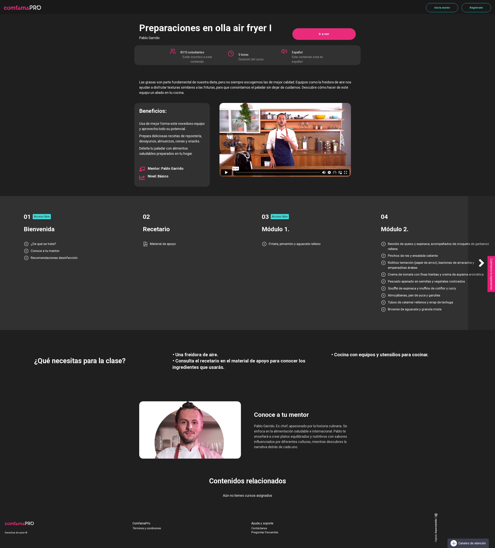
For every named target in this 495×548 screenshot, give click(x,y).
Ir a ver (324, 34)
